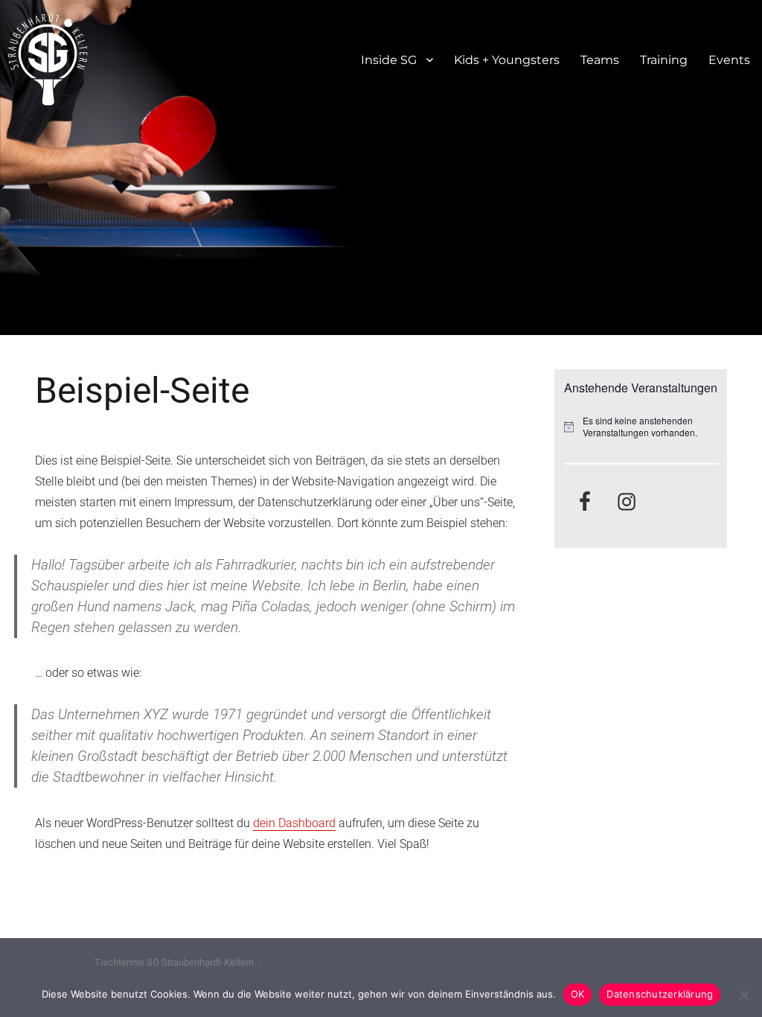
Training (664, 60)
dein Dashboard (294, 823)
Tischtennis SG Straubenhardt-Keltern (174, 962)
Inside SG (389, 60)
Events (729, 60)
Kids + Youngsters (507, 60)
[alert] (641, 427)
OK (578, 994)
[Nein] (743, 994)
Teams (599, 60)
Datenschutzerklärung (659, 994)
